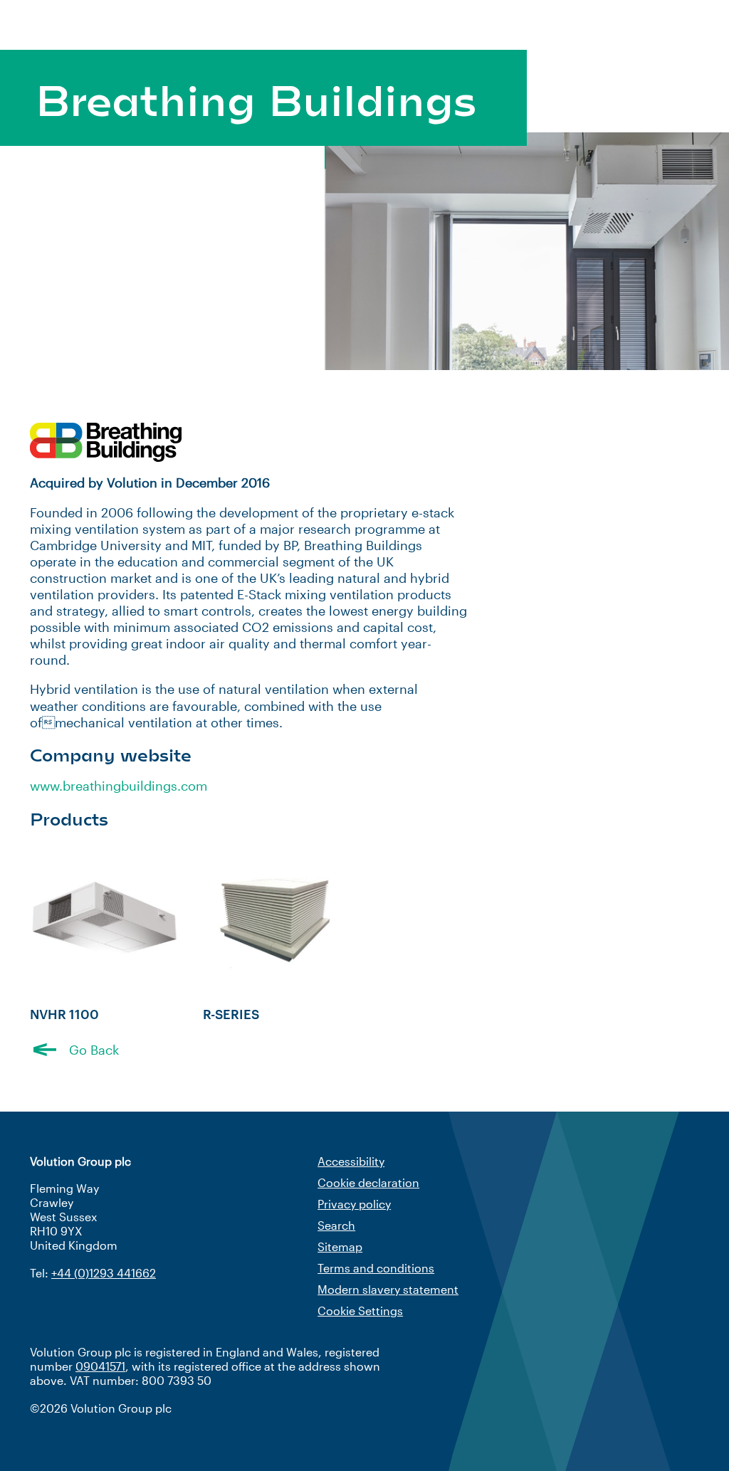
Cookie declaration (368, 1182)
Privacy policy (354, 1204)
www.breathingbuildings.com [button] (118, 786)
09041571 (100, 1366)
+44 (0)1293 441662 (103, 1273)
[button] (74, 1050)
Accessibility (351, 1161)
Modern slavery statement (388, 1289)
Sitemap (340, 1246)
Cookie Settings (360, 1310)
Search (336, 1225)
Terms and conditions (376, 1268)
